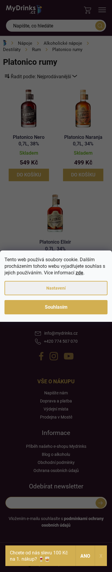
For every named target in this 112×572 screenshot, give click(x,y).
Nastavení (56, 288)
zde (79, 273)
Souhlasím (56, 307)
